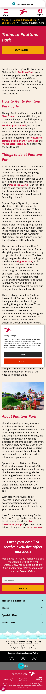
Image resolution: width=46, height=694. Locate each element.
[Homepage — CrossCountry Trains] (23, 12)
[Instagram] (23, 657)
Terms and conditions (24, 642)
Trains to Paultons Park (31, 22)
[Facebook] (12, 657)
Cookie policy (37, 642)
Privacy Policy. (27, 570)
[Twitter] (34, 657)
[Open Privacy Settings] (3, 688)
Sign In (40, 14)
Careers (6, 642)
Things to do (8, 22)
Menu (5, 15)
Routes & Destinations (24, 19)
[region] (23, 346)
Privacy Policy (12, 347)
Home (5, 19)
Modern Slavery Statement (15, 644)
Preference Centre (32, 644)
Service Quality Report (31, 648)
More (23, 354)
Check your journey (25, 4)
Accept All (23, 361)
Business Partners (15, 646)
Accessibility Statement (14, 648)
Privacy (13, 642)
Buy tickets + (23, 49)
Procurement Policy (29, 646)
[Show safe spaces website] (23, 666)
